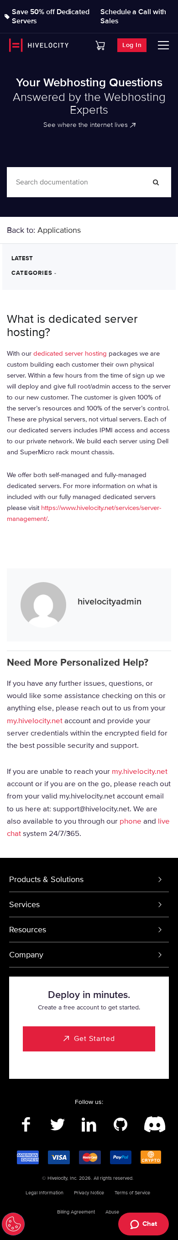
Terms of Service (132, 1193)
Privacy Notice (89, 1193)
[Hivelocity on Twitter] (58, 1125)
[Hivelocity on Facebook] (26, 1125)
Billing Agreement (76, 1212)
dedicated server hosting (70, 353)
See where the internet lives (85, 125)
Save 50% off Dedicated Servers (50, 16)
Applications (59, 230)
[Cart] (100, 45)
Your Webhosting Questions (89, 82)
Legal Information (44, 1193)
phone (130, 821)
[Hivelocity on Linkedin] (89, 1125)
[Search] (156, 182)
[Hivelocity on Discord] (152, 1125)
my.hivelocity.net (35, 720)
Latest (22, 258)
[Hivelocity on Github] (121, 1125)
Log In (131, 45)
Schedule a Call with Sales (133, 16)
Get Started (94, 1038)
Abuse (112, 1212)
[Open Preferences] (13, 1224)
